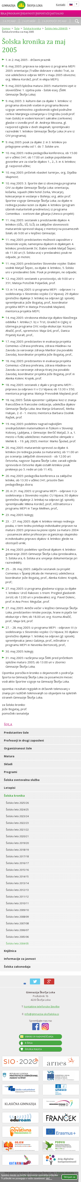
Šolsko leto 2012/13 (17, 890)
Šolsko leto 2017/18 (17, 856)
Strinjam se (69, 1177)
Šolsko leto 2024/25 (17, 809)
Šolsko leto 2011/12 (17, 896)
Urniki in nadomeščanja (39, 1036)
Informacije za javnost (20, 959)
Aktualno (57, 13)
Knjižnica (10, 951)
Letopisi (9, 788)
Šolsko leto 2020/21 (17, 836)
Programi (14, 13)
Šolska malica (33, 1049)
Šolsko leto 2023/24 (17, 816)
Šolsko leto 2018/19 (17, 849)
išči (77, 21)
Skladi (8, 764)
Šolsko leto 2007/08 (17, 923)
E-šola (28, 1043)
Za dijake (9, 21)
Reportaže (43, 13)
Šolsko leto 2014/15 (17, 876)
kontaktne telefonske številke (42, 1006)
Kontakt (60, 4)
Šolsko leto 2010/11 (17, 903)
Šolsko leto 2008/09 (17, 916)
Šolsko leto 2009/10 (17, 910)
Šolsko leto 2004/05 (56, 28)
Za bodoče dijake (54, 21)
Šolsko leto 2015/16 (17, 870)
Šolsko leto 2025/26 (17, 803)
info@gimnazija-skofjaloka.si (42, 1014)
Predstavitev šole (16, 732)
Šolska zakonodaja (17, 966)
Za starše (29, 21)
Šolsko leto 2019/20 (17, 843)
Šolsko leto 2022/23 (17, 823)
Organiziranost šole (18, 748)
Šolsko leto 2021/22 (17, 829)
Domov (6, 28)
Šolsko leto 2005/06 (17, 937)
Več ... (49, 1178)
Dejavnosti (28, 13)
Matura (9, 756)
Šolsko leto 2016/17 (17, 863)
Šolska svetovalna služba (22, 780)
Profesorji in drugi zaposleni (24, 740)
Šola (3, 13)
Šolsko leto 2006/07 (17, 930)
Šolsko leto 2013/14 (17, 883)
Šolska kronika (32, 28)
